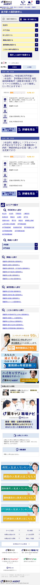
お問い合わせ (4, 576)
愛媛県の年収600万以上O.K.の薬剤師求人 (16, 314)
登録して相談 (30, 538)
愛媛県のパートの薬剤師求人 (12, 301)
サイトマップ (4, 575)
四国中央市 (5, 220)
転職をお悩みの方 (10, 534)
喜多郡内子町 (17, 227)
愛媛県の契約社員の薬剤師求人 (13, 295)
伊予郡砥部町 (6, 227)
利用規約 (11, 575)
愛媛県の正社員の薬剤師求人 (12, 291)
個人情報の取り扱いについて (22, 575)
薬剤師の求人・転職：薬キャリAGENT (12, 7)
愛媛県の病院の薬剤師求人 (11, 265)
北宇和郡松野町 (7, 231)
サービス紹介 (10, 530)
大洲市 (19, 217)
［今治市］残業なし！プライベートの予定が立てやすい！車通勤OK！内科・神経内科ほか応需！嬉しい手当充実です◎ (19, 146)
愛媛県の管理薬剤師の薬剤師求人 (13, 328)
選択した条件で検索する (20, 55)
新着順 (14, 67)
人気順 (29, 67)
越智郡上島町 (29, 220)
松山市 (4, 213)
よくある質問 (30, 534)
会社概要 (22, 576)
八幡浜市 (26, 213)
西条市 (12, 217)
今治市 (11, 213)
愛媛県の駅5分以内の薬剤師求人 (13, 325)
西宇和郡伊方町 (29, 227)
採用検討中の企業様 (20, 544)
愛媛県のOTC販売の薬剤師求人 (13, 272)
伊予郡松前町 (22, 224)
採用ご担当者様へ (14, 576)
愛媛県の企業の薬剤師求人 (11, 275)
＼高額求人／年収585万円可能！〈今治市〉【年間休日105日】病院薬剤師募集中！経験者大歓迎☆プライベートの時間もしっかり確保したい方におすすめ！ (19, 81)
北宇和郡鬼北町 (20, 231)
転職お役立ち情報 (10, 538)
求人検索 (27, 7)
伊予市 (26, 217)
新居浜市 (5, 217)
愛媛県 (34, 7)
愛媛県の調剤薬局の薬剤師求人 (13, 261)
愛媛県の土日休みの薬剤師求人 (13, 321)
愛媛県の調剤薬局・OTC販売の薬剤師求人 (16, 268)
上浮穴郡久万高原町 (8, 224)
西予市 (14, 220)
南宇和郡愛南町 (7, 234)
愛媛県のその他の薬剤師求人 (12, 278)
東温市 (20, 220)
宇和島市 (18, 213)
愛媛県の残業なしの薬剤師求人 (13, 318)
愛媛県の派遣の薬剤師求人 (11, 298)
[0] (30, 3)
